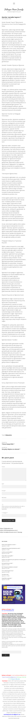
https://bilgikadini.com (6, 528)
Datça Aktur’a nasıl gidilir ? (7, 555)
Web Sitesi (4, 497)
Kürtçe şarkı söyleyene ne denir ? (9, 544)
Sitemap (19, 532)
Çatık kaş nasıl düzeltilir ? (7, 552)
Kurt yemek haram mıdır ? (7, 563)
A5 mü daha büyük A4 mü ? (8, 570)
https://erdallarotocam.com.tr (8, 532)
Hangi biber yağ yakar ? (7, 578)
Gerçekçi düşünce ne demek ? (11, 449)
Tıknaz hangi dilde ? (8, 444)
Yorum (3, 466)
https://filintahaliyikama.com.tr (9, 530)
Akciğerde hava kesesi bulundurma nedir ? (11, 548)
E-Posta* (4, 490)
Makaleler (9, 435)
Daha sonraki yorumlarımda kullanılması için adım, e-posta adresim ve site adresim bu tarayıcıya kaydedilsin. (13, 508)
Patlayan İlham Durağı (14, 9)
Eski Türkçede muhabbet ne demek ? (10, 567)
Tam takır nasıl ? (5, 574)
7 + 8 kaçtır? (5, 512)
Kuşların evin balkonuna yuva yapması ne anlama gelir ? (14, 559)
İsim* (3, 484)
